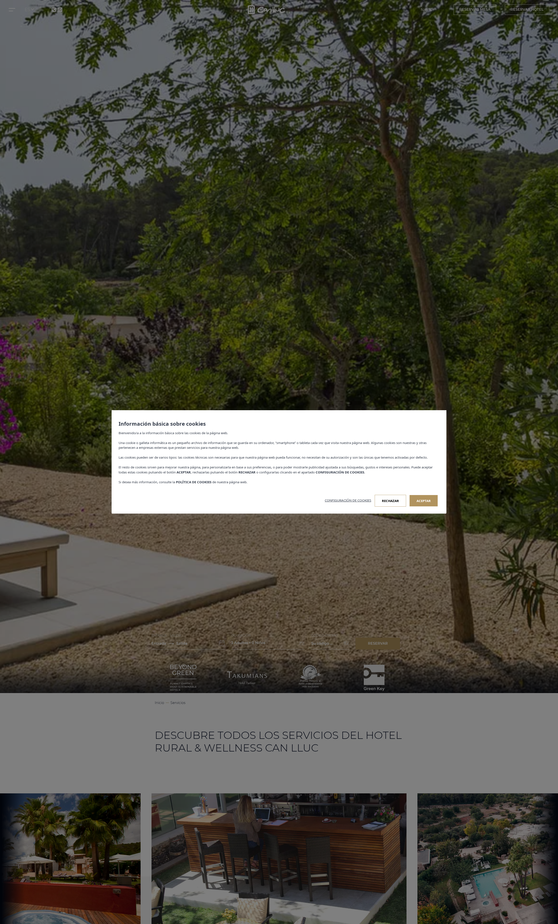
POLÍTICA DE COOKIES (193, 482)
